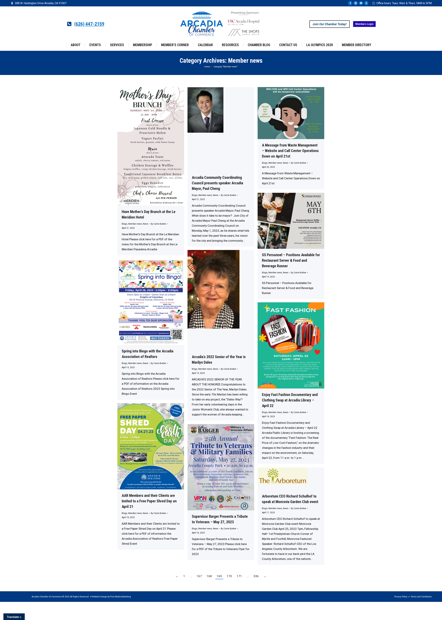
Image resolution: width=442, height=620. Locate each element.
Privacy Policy (400, 596)
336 (256, 576)
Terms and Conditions (421, 596)
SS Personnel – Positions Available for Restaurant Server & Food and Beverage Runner (291, 260)
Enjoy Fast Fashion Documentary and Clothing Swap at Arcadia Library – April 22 (290, 400)
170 (229, 576)
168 (209, 576)
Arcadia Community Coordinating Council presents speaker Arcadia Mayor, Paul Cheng (217, 183)
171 (239, 576)
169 (219, 576)
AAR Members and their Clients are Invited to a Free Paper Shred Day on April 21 (149, 501)
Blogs (124, 224)
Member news (135, 224)
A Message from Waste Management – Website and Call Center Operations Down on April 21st (290, 150)
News (145, 224)
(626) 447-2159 (89, 24)
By (158, 224)
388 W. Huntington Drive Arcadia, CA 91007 (40, 3)
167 (199, 576)
